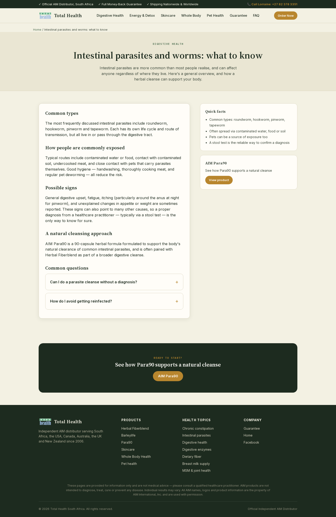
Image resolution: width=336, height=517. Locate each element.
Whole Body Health (136, 456)
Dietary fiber (191, 456)
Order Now (286, 15)
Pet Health (215, 15)
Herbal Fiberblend (135, 428)
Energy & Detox (142, 15)
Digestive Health (110, 15)
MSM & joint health (196, 470)
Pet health (129, 464)
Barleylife (128, 435)
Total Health (68, 15)
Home (37, 29)
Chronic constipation (198, 428)
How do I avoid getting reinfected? (81, 301)
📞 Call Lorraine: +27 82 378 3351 (272, 4)
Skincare (168, 15)
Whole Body (191, 15)
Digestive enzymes (196, 449)
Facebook (251, 442)
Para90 (126, 442)
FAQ (256, 15)
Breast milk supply (196, 464)
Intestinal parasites (196, 435)
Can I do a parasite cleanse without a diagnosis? (93, 282)
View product (219, 180)
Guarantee (238, 15)
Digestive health (194, 442)
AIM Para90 (168, 376)
